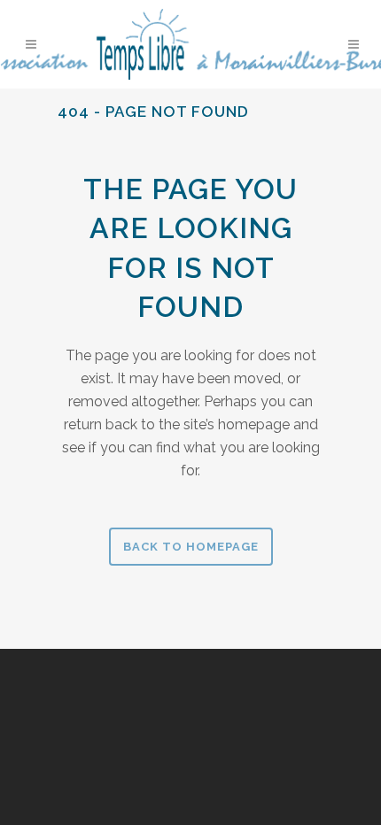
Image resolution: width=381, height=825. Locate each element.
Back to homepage (191, 546)
